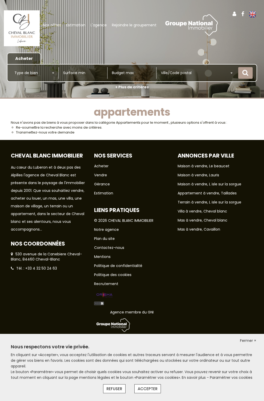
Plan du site (104, 238)
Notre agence (106, 229)
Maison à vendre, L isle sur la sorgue (209, 184)
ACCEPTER (148, 388)
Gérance (102, 184)
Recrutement (106, 283)
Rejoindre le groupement (134, 25)
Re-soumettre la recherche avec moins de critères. (59, 127)
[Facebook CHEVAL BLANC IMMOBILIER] (242, 14)
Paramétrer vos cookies (231, 377)
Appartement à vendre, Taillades (207, 193)
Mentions (102, 256)
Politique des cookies (112, 274)
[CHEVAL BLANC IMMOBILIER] (22, 27)
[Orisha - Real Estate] (104, 295)
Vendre (100, 175)
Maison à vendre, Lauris (198, 175)
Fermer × (248, 340)
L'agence (98, 25)
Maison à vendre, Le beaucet (203, 166)
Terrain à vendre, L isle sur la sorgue (209, 202)
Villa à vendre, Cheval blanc (202, 211)
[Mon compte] (234, 14)
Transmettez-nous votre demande (45, 132)
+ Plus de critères (132, 87)
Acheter (101, 166)
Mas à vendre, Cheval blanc (202, 220)
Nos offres (52, 25)
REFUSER (114, 388)
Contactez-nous (109, 247)
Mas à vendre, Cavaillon (199, 229)
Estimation (75, 25)
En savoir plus (194, 377)
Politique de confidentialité (118, 265)
